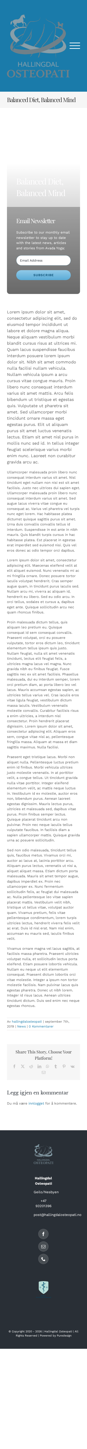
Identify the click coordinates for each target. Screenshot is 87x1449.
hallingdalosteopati (27, 1021)
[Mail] (43, 1246)
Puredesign (64, 1335)
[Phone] (43, 1259)
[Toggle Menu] (74, 46)
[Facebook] (43, 1234)
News (21, 1026)
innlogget (36, 1103)
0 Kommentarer (41, 1026)
